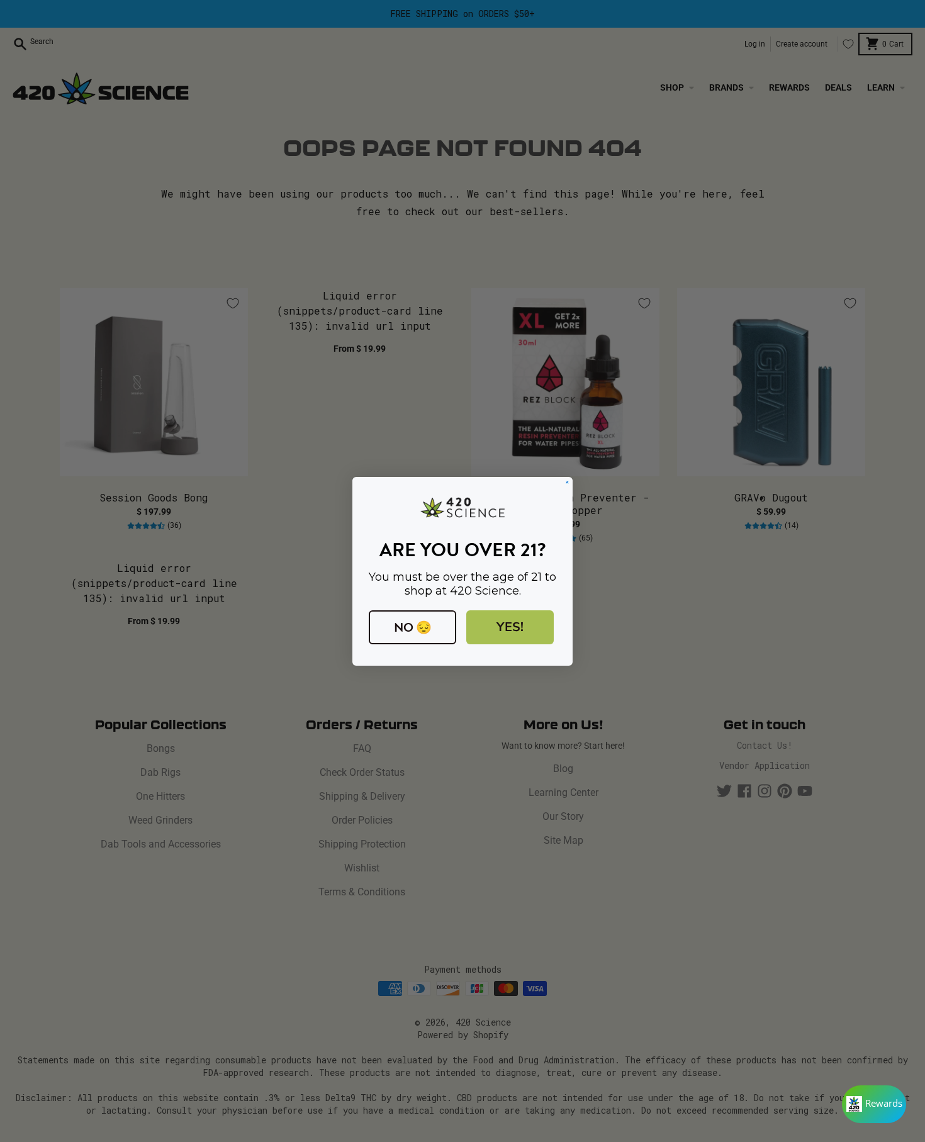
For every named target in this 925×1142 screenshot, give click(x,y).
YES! (510, 627)
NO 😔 (413, 627)
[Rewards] (874, 1104)
